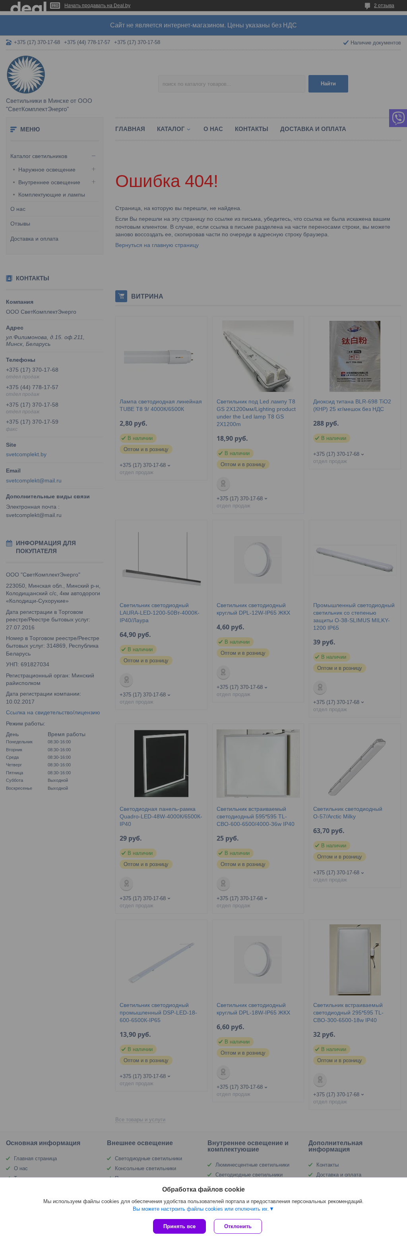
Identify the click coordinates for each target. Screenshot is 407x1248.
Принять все (179, 1226)
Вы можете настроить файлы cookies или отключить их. (201, 1209)
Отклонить (238, 1226)
